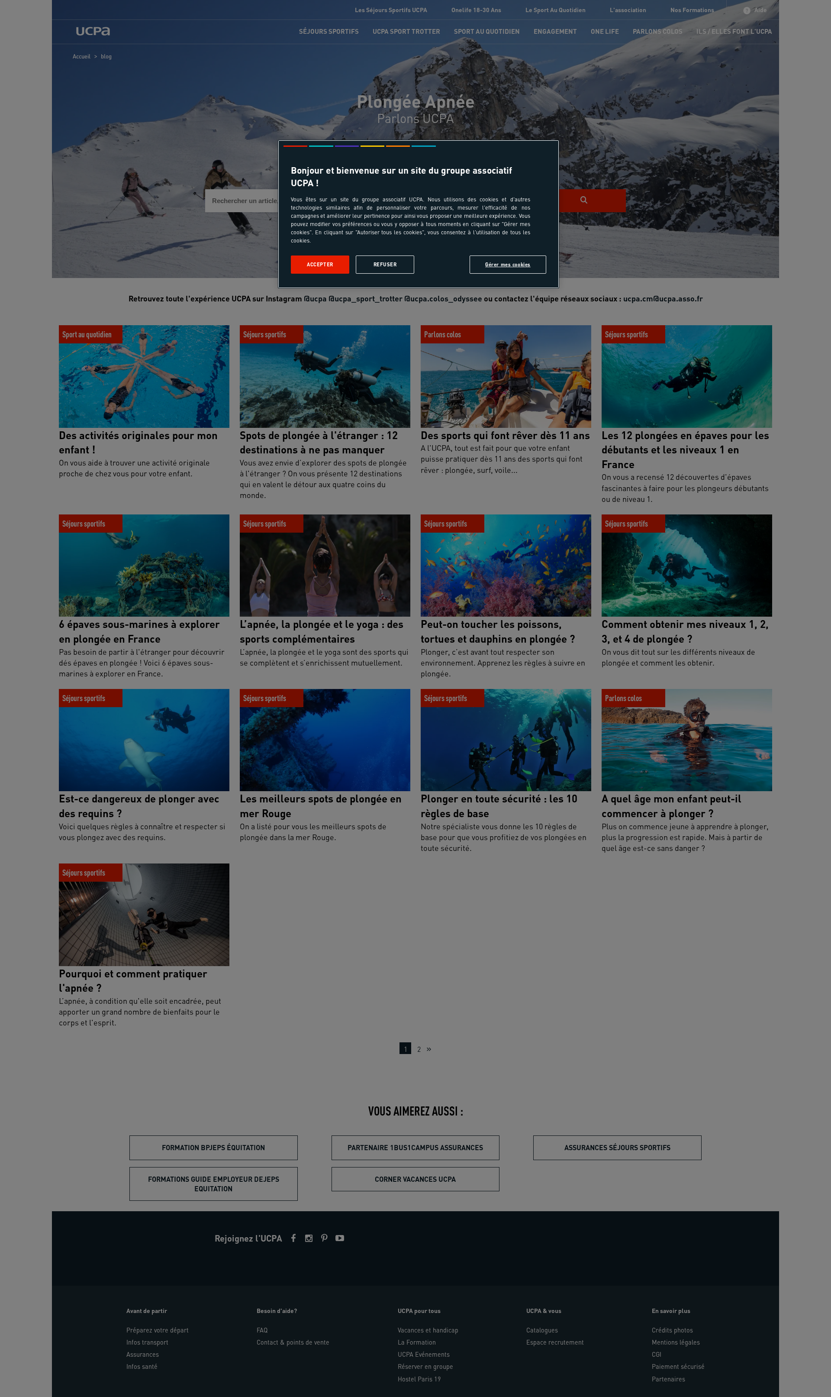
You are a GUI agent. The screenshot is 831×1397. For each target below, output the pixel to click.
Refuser (385, 264)
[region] (418, 214)
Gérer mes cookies (508, 264)
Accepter (320, 264)
